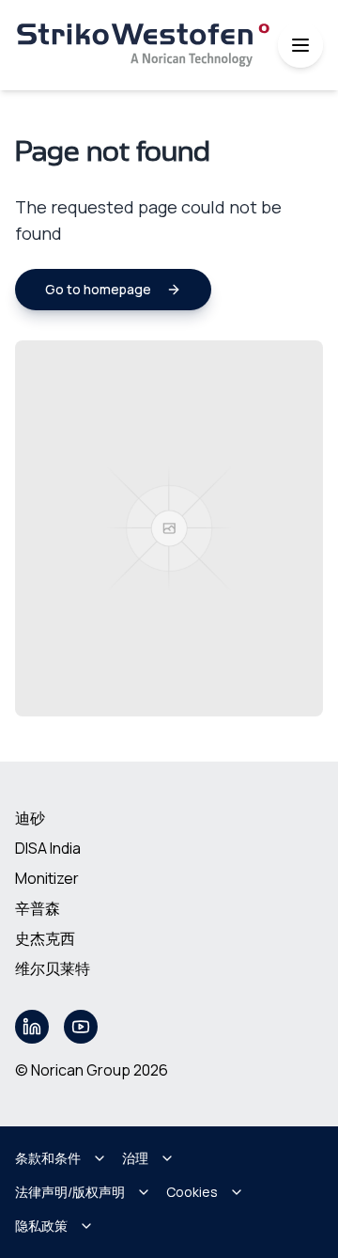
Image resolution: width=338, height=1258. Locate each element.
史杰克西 (45, 938)
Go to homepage (98, 289)
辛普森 (37, 908)
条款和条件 (48, 1158)
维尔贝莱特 (52, 968)
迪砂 (30, 818)
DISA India (48, 848)
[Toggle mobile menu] (300, 45)
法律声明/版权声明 (70, 1192)
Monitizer (47, 878)
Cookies (192, 1192)
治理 (135, 1158)
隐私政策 (41, 1225)
